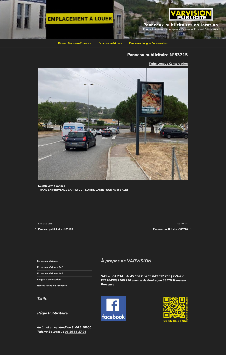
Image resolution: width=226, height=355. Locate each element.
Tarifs (42, 298)
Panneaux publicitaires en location (180, 24)
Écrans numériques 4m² (50, 273)
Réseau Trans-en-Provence (74, 43)
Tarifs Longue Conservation (168, 64)
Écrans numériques (110, 43)
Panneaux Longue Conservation (148, 43)
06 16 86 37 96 (75, 332)
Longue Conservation (49, 279)
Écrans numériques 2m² (50, 267)
